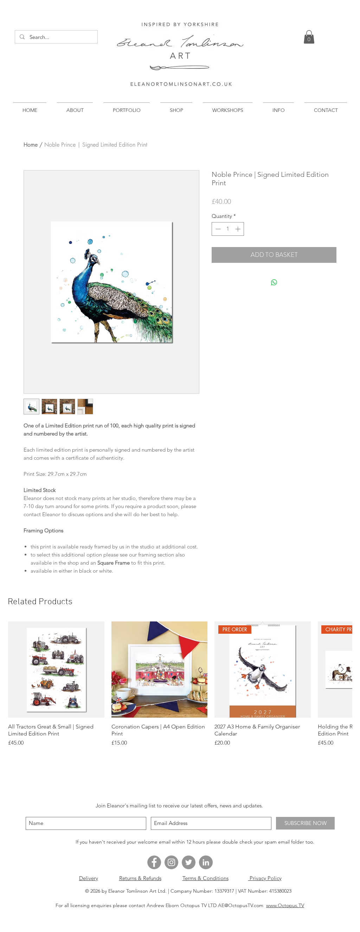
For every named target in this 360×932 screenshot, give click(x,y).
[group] (180, 684)
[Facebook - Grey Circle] (154, 862)
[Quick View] (56, 669)
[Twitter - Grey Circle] (188, 862)
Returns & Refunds (140, 878)
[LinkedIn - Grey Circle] (206, 862)
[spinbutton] (228, 228)
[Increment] (238, 228)
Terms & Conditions (205, 878)
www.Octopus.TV (285, 905)
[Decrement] (217, 228)
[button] (309, 37)
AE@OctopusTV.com (240, 905)
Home (31, 144)
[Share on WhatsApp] (274, 282)
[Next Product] (342, 669)
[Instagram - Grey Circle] (171, 862)
